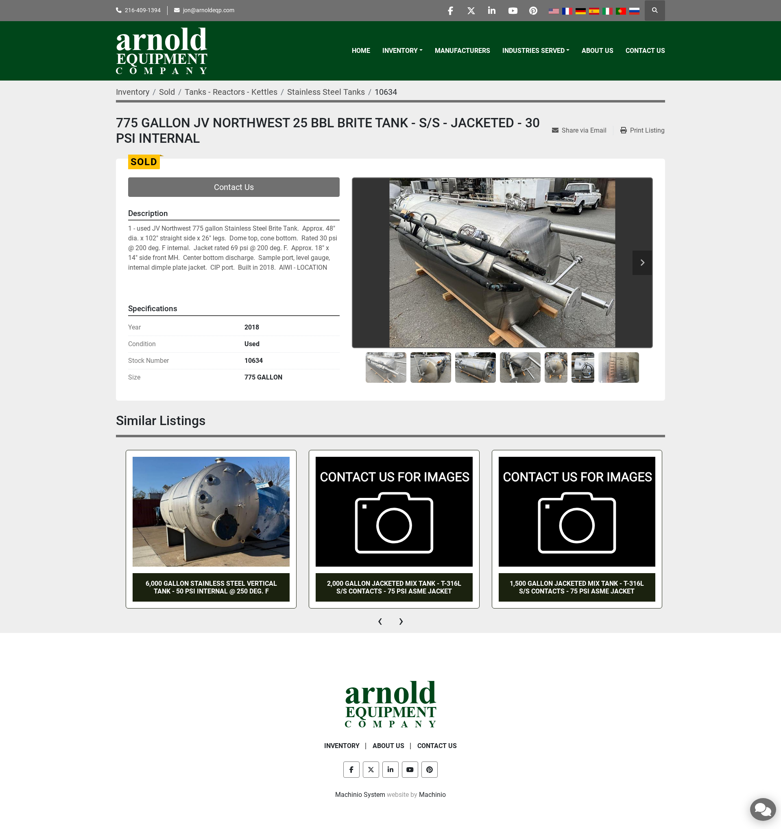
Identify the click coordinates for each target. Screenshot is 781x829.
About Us (597, 51)
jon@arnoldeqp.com (208, 10)
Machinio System (360, 794)
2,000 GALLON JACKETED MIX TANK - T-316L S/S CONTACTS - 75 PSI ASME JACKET (390, 587)
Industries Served (533, 51)
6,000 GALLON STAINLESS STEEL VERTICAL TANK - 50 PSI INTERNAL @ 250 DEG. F (207, 587)
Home (361, 51)
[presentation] (379, 621)
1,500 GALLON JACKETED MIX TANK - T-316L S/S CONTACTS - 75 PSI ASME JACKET (572, 587)
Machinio (432, 794)
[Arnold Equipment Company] (390, 704)
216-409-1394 (143, 10)
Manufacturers (462, 51)
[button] (402, 51)
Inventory (400, 51)
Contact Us (645, 51)
